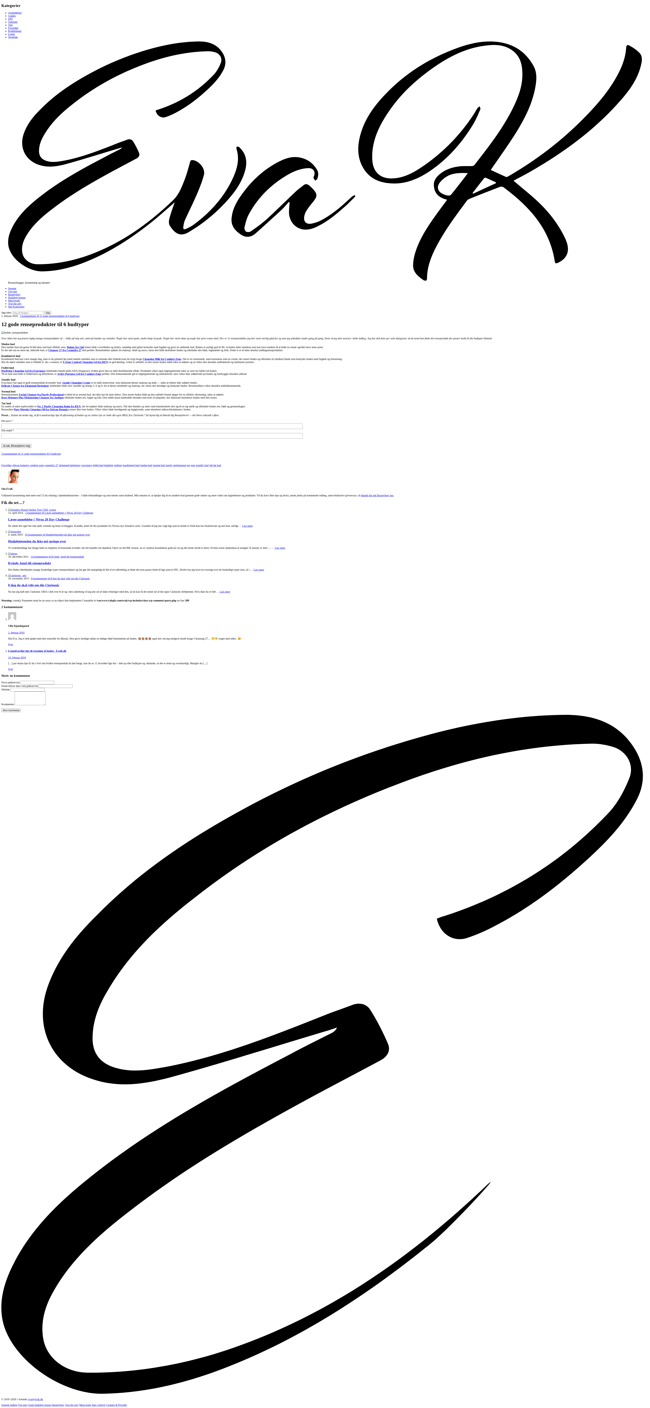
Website (5, 689)
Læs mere (247, 525)
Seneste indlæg (9, 1405)
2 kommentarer (50, 316)
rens (193, 465)
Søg (48, 313)
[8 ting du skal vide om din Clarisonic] (17, 575)
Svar (10, 644)
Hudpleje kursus (17, 297)
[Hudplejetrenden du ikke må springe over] (14, 531)
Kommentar (7, 704)
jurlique (118, 465)
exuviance (86, 465)
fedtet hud (98, 465)
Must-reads (14, 300)
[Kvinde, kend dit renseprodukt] (12, 553)
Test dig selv (14, 303)
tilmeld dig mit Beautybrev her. (377, 495)
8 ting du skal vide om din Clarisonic (33, 585)
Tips (10, 25)
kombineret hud (131, 465)
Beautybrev (14, 294)
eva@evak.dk (35, 1399)
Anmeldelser (15, 12)
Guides (12, 15)
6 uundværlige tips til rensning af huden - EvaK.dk (37, 651)
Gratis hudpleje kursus (39, 1405)
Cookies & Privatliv (116, 1405)
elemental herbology (70, 465)
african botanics (20, 465)
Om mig (12, 291)
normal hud (159, 465)
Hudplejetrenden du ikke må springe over (37, 541)
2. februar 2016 (16, 632)
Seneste (12, 288)
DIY (10, 18)
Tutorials (12, 21)
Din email (7, 430)
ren (188, 465)
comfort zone (37, 465)
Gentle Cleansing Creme (76, 382)
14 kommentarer (57, 556)
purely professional (176, 465)
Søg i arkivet (98, 1405)
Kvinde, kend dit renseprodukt (29, 563)
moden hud (146, 465)
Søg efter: (6, 312)
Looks (11, 34)
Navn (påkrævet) (10, 682)
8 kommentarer (60, 578)
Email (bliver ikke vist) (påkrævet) (19, 686)
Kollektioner (14, 31)
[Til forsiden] (325, 279)
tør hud (217, 465)
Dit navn (7, 421)
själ (211, 465)
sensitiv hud (202, 465)
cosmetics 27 (51, 465)
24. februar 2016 (17, 657)
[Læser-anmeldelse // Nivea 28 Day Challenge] (32, 509)
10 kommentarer (57, 534)
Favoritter (13, 28)
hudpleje (108, 465)
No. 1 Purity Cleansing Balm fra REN (59, 406)
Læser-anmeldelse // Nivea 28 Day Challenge (38, 519)
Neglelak (13, 37)
